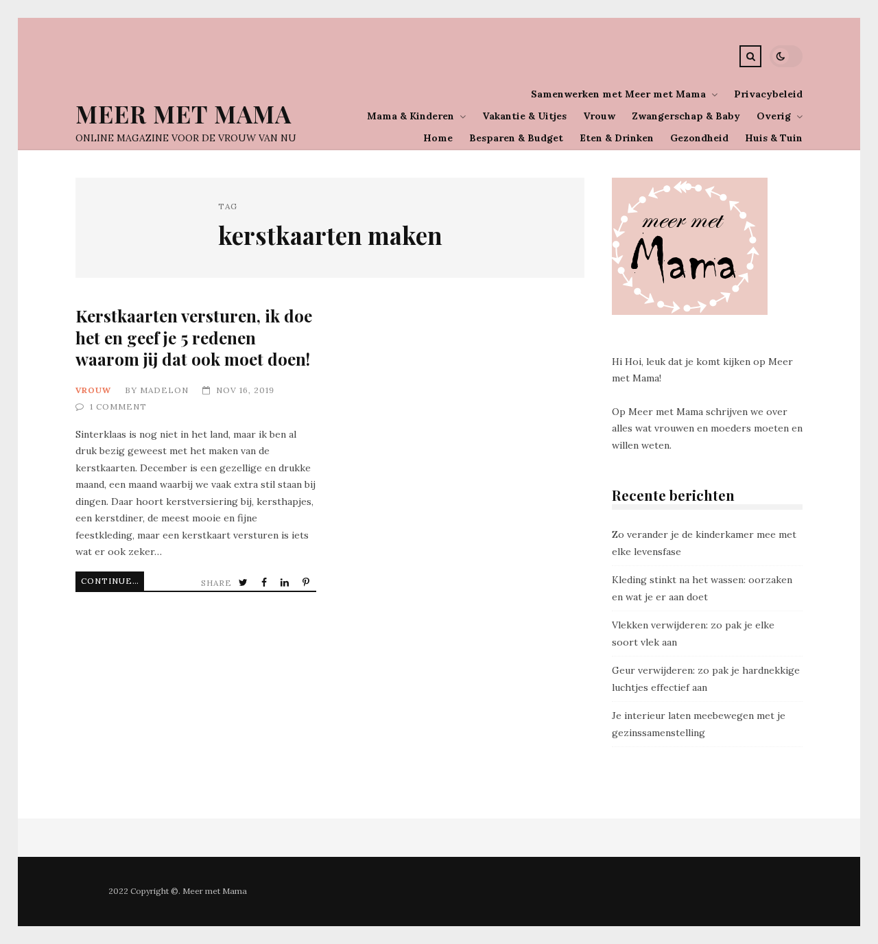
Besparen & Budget (516, 138)
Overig (774, 116)
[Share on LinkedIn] (286, 582)
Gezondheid (699, 138)
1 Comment (118, 406)
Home (438, 138)
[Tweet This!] (244, 582)
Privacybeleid (768, 94)
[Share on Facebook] (265, 582)
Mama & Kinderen (410, 116)
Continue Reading (112, 581)
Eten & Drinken (617, 138)
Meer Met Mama (183, 113)
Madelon (164, 390)
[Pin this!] (307, 582)
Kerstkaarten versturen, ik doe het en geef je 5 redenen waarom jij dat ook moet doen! (193, 337)
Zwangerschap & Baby (686, 116)
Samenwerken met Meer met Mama (618, 94)
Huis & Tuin (774, 138)
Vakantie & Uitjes (524, 116)
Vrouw (599, 116)
